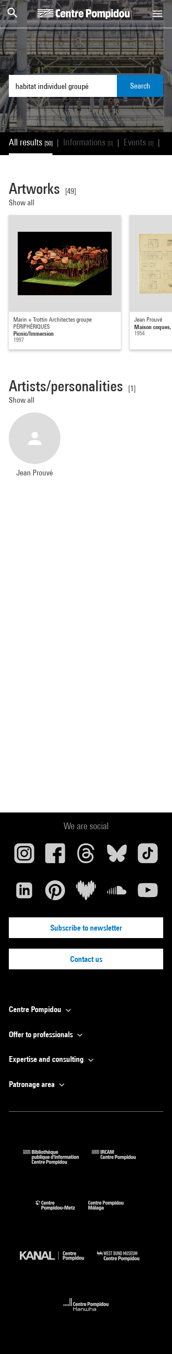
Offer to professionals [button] (42, 1034)
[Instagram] (24, 856)
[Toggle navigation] (157, 13)
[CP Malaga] (112, 1212)
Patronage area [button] (32, 1084)
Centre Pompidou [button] (36, 1009)
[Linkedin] (24, 893)
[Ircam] (120, 1161)
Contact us (86, 959)
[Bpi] (57, 1161)
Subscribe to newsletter (86, 927)
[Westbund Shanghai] (125, 1263)
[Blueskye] (116, 856)
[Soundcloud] (116, 893)
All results (30, 142)
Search (140, 85)
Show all (22, 202)
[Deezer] (86, 893)
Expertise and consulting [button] (47, 1059)
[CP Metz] (62, 1212)
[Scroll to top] (151, 1333)
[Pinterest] (55, 893)
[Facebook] (55, 856)
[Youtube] (147, 893)
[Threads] (86, 856)
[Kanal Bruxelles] (58, 1263)
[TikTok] (147, 856)
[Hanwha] (86, 1313)
